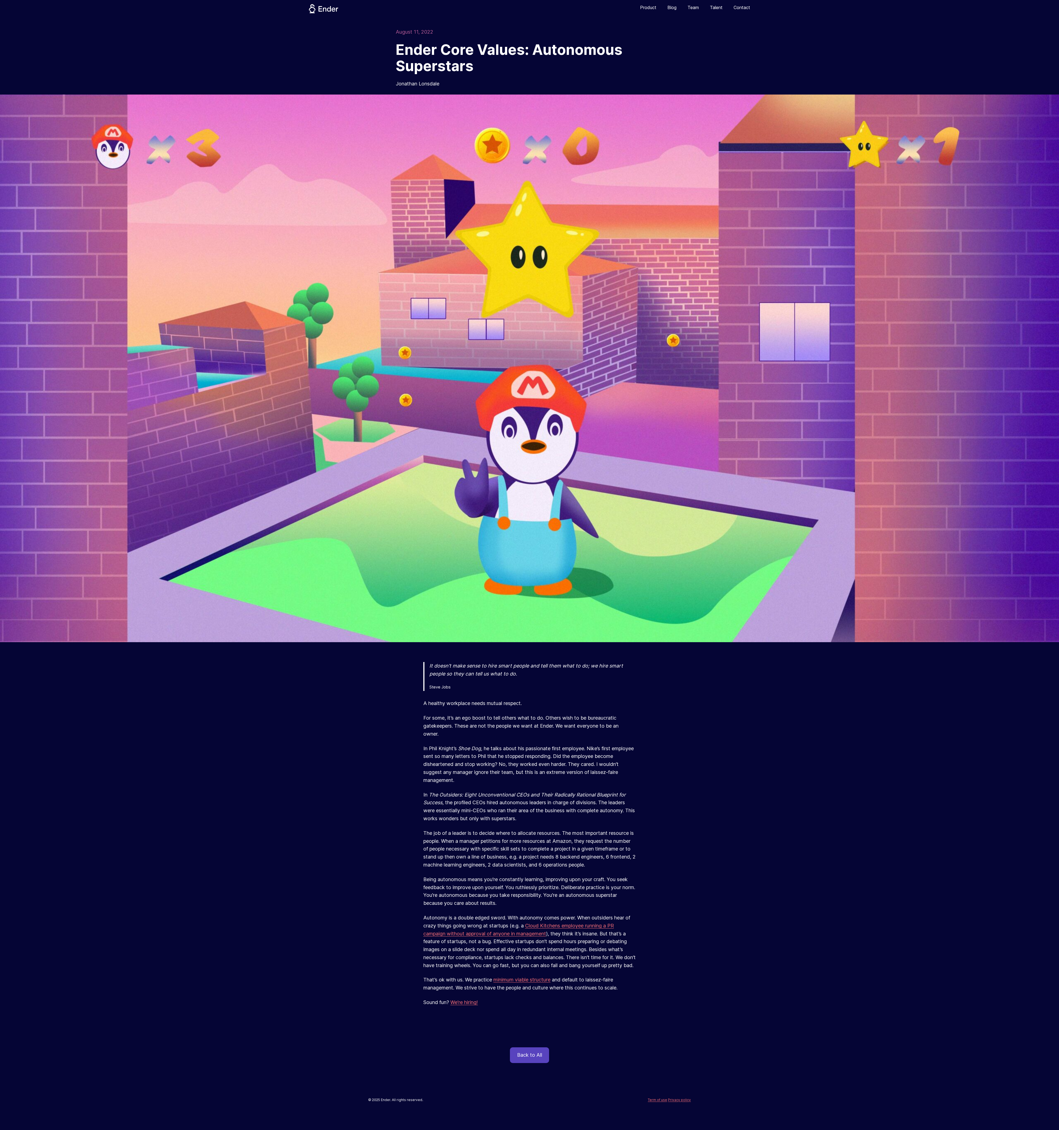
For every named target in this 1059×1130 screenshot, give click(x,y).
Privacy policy (679, 1100)
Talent (716, 7)
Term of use (657, 1100)
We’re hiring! (464, 1002)
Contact (742, 7)
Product (648, 7)
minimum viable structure (521, 980)
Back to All (529, 1055)
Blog (671, 7)
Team (693, 7)
